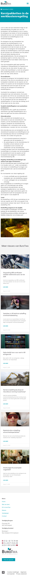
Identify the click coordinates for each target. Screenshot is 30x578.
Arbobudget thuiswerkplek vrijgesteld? (12, 469)
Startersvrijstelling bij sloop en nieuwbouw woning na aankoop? (14, 391)
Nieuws (4, 510)
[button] (27, 3)
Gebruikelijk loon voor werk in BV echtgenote (14, 353)
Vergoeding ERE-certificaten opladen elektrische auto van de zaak (14, 274)
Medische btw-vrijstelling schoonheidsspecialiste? (11, 431)
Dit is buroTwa (6, 507)
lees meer (5, 287)
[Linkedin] (3, 572)
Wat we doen (6, 504)
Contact (4, 516)
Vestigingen (5, 513)
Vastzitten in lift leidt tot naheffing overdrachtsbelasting (14, 314)
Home (3, 501)
